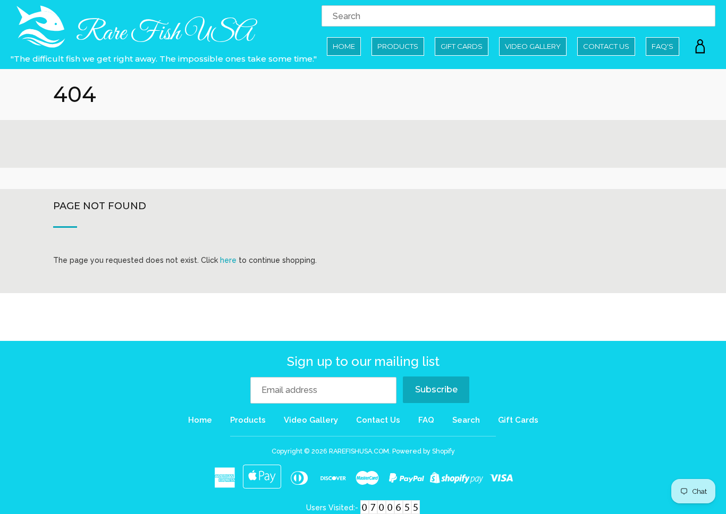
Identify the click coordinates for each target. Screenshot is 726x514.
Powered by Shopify (423, 451)
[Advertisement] (363, 144)
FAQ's (662, 46)
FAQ (426, 420)
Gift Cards (462, 46)
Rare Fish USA (162, 33)
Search (466, 420)
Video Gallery (533, 46)
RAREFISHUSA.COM (359, 451)
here (228, 260)
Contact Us (606, 46)
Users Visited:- (333, 507)
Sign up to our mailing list (363, 361)
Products (397, 46)
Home (344, 46)
